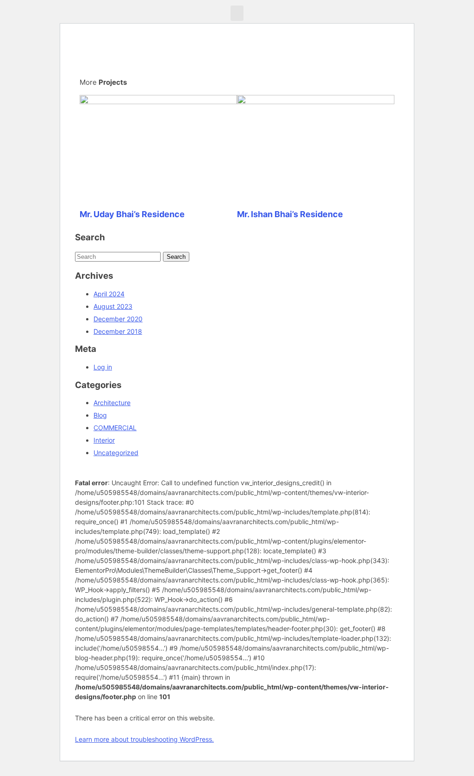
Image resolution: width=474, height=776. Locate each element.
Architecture (112, 403)
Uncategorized (116, 453)
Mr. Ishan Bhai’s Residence (290, 214)
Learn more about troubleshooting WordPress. (144, 739)
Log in (103, 367)
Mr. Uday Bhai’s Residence (132, 214)
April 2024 (109, 294)
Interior (104, 440)
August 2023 (113, 306)
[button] (237, 13)
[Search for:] (119, 256)
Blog (100, 415)
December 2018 (118, 331)
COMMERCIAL (115, 428)
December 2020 (118, 319)
